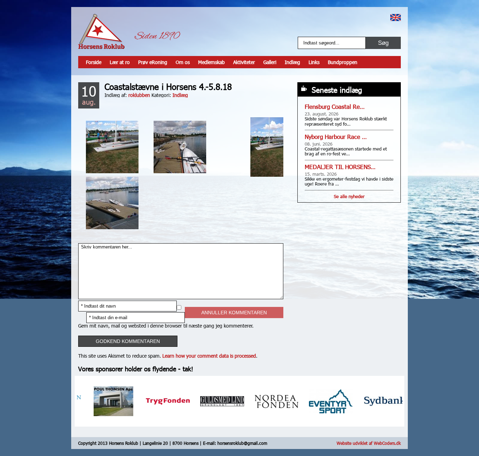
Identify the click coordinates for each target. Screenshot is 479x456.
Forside (93, 62)
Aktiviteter (244, 62)
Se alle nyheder (349, 196)
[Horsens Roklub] (101, 31)
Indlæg (292, 62)
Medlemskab (211, 62)
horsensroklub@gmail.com (242, 443)
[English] (395, 17)
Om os (183, 62)
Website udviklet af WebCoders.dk (369, 443)
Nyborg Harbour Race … (336, 137)
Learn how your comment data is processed (209, 355)
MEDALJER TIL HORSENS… (340, 167)
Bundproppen (342, 62)
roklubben (139, 95)
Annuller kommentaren (234, 312)
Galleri (269, 62)
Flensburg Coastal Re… (335, 107)
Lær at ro (120, 62)
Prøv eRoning (152, 62)
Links (314, 62)
